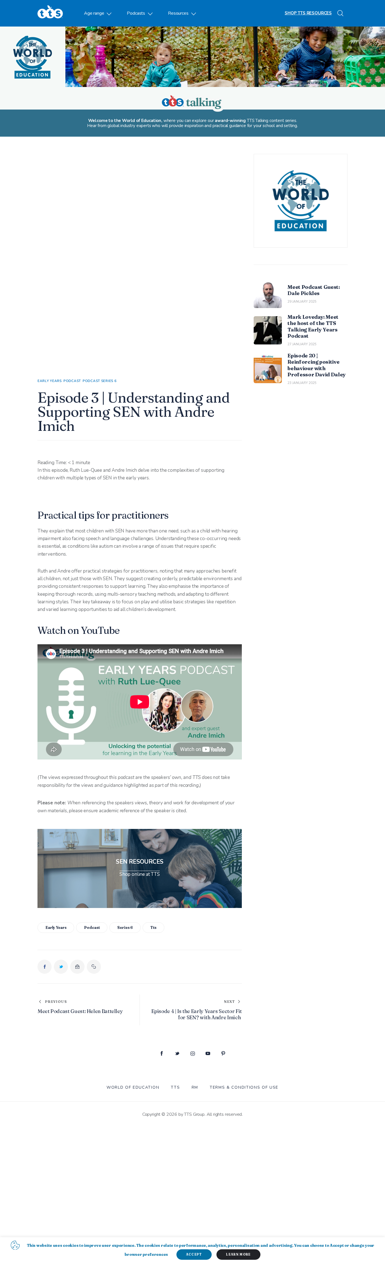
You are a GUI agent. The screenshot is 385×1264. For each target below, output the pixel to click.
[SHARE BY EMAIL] (77, 967)
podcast (91, 927)
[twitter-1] (177, 1053)
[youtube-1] (207, 1053)
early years (56, 927)
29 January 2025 (302, 301)
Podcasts (136, 13)
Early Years (49, 381)
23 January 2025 (302, 383)
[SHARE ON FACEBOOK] (44, 967)
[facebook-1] (161, 1053)
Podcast (72, 381)
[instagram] (192, 1053)
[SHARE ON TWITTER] (61, 967)
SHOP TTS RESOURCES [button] (308, 13)
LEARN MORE (238, 1254)
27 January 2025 (302, 344)
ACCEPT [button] (194, 1254)
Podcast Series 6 (100, 381)
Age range (94, 13)
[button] (94, 967)
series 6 (125, 927)
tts (153, 927)
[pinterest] (223, 1053)
